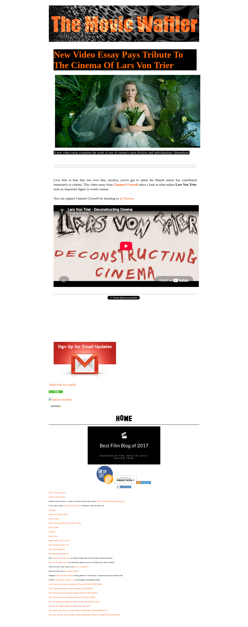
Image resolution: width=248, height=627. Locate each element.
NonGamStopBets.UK (57, 549)
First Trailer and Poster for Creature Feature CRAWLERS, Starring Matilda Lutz (78, 610)
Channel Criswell (126, 184)
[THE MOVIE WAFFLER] (56, 392)
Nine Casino (53, 536)
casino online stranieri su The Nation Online (65, 523)
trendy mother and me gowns (59, 541)
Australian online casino (72, 506)
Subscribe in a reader (62, 384)
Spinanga (52, 510)
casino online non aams (57, 493)
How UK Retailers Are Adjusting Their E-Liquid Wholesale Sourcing (74, 602)
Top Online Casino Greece (58, 514)
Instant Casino (54, 519)
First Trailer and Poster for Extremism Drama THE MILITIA (71, 589)
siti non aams (53, 527)
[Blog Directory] (143, 483)
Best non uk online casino (58, 562)
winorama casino (72, 571)
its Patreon (127, 198)
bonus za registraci (81, 567)
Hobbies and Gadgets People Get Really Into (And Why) (69, 606)
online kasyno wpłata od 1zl (65, 580)
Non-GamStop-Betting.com (59, 554)
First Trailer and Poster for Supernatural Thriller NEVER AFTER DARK (75, 584)
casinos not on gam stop (61, 558)
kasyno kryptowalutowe (64, 575)
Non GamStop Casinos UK (59, 545)
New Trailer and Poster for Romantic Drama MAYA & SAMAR (72, 597)
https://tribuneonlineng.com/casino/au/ (111, 501)
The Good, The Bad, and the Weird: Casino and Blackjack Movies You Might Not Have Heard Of (84, 615)
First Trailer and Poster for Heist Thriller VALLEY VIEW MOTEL (73, 593)
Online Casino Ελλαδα (57, 497)
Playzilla (52, 532)
